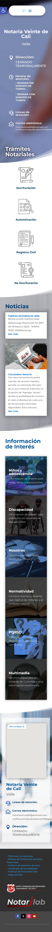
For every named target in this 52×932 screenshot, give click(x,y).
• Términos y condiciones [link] (20, 856)
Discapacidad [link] (21, 509)
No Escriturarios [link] (26, 283)
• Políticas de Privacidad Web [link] (22, 871)
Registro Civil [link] (26, 252)
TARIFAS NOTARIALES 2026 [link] (24, 316)
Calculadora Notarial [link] (20, 374)
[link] (3, 10)
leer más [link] (13, 334)
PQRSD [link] (15, 632)
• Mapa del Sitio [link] (15, 874)
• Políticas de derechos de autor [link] (23, 865)
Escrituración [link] (26, 188)
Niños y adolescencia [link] (20, 472)
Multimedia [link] (19, 673)
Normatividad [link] (21, 591)
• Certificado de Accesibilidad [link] (22, 868)
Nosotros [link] (17, 550)
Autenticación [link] (26, 219)
